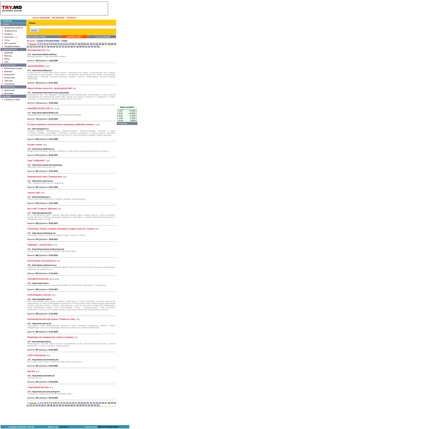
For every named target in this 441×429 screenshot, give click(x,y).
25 (100, 44)
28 (109, 44)
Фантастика (9, 90)
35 (39, 47)
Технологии (9, 84)
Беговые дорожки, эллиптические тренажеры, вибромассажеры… (61, 124)
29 (112, 44)
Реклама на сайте (12, 99)
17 (76, 44)
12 (61, 44)
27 (106, 44)
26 (103, 44)
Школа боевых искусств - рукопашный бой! (49, 88)
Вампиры (8, 71)
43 (63, 47)
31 (28, 47)
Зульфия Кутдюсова (38, 279)
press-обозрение (41, 18)
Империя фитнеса (36, 50)
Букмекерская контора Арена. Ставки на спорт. (51, 319)
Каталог (31, 41)
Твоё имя (8, 81)
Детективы (9, 93)
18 (79, 44)
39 (51, 47)
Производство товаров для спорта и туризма (50, 337)
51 (86, 47)
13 (64, 44)
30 (115, 44)
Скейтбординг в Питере (39, 295)
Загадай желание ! (12, 46)
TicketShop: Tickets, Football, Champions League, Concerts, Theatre (60, 229)
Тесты (7, 40)
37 (45, 47)
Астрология (9, 75)
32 (30, 47)
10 (55, 44)
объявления (58, 18)
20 (85, 44)
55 (98, 47)
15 (70, 44)
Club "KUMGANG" (36, 160)
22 (91, 44)
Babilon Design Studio (108, 427)
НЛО (6, 62)
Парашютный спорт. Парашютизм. (44, 176)
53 (92, 47)
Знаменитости (10, 31)
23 (94, 44)
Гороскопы (9, 37)
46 (71, 47)
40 (54, 47)
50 (83, 47)
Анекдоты (8, 34)
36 (42, 47)
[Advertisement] (127, 53)
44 (66, 47)
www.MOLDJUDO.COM (38, 108)
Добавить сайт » (74, 37)
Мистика (8, 56)
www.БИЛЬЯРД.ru (36, 66)
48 (77, 47)
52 (89, 47)
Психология (9, 78)
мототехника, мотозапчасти (41, 261)
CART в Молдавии (36, 355)
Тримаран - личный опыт (40, 245)
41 (57, 47)
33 (33, 47)
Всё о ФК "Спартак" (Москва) (42, 208)
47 (74, 47)
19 (82, 44)
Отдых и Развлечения (48, 41)
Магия (7, 59)
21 (88, 44)
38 (48, 47)
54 (95, 47)
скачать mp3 (33, 192)
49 (80, 47)
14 (67, 44)
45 (69, 47)
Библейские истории (13, 68)
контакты (71, 18)
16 (73, 44)
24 (97, 44)
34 (36, 47)
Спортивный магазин (38, 387)
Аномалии (8, 53)
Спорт (64, 41)
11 (58, 44)
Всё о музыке (10, 43)
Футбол (31, 371)
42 (60, 47)
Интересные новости (13, 28)
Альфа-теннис (34, 144)
